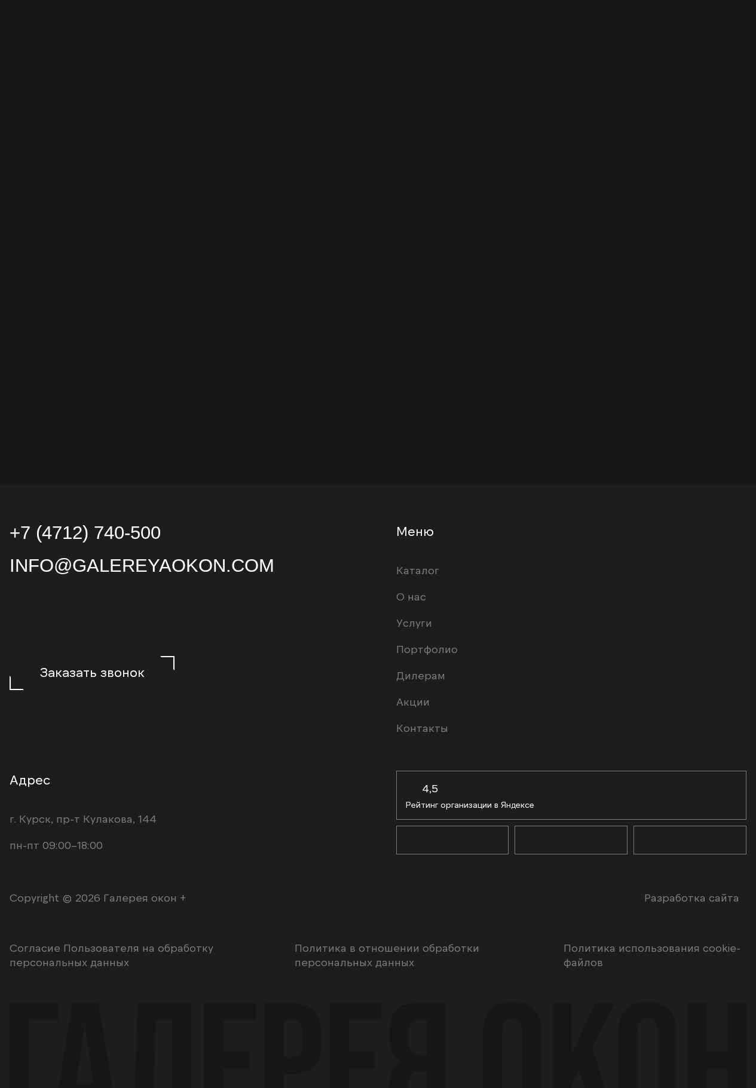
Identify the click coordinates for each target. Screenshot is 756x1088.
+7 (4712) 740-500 (85, 532)
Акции (413, 701)
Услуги (414, 622)
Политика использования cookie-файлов (652, 955)
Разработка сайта (691, 897)
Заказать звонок (92, 671)
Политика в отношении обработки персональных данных (387, 955)
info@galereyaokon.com (142, 565)
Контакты (422, 727)
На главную (570, 386)
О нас (411, 596)
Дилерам (539, 448)
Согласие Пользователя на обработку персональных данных (111, 955)
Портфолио (427, 648)
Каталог (606, 448)
